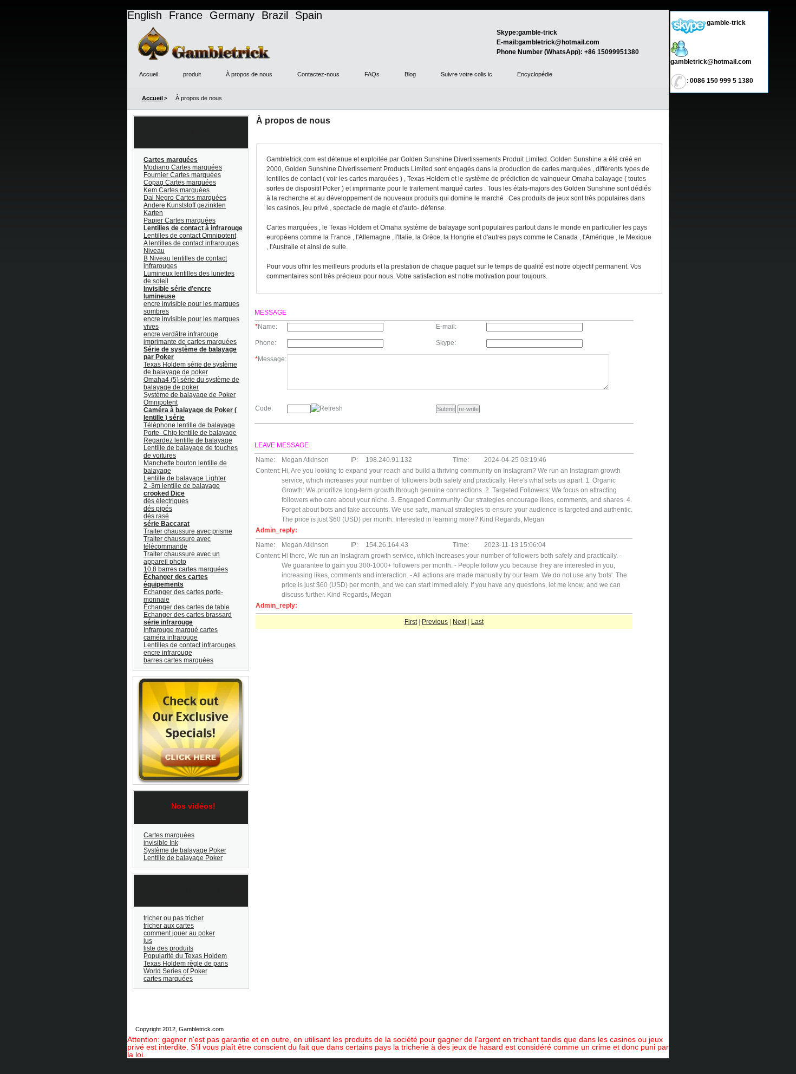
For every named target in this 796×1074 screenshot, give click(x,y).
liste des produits (168, 948)
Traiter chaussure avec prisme (187, 531)
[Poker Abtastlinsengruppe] (189, 681)
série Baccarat (166, 524)
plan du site (446, 1029)
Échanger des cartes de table (186, 607)
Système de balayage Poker (184, 850)
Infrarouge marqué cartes (180, 630)
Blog (410, 74)
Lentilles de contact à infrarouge (193, 228)
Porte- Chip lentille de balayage (190, 433)
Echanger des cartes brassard (187, 615)
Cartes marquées (170, 160)
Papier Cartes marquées (179, 220)
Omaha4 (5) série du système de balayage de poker (191, 383)
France (187, 15)
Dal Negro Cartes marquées (184, 197)
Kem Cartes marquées (176, 190)
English (146, 15)
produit (192, 74)
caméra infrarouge (170, 637)
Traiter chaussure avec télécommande (177, 542)
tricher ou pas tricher (173, 918)
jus (147, 941)
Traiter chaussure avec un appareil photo (181, 557)
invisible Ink (160, 843)
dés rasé (156, 516)
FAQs (372, 74)
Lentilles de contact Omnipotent (189, 235)
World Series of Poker (175, 971)
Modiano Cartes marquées (182, 167)
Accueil (148, 74)
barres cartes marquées (178, 660)
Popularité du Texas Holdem (185, 956)
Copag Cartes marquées (179, 182)
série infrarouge (168, 622)
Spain (308, 15)
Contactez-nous (318, 74)
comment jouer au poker (179, 933)
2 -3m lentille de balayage (181, 486)
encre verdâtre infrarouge (180, 334)
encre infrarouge (167, 652)
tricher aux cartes (168, 925)
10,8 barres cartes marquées (185, 569)
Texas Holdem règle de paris (185, 963)
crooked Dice (164, 493)
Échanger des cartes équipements (175, 580)
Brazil (276, 15)
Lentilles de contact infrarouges (189, 645)
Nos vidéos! (193, 806)
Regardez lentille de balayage (187, 440)
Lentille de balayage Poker (183, 858)
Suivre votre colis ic (466, 74)
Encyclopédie (534, 74)
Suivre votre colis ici (637, 1029)
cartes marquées (168, 978)
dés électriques (165, 501)
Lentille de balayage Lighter (184, 478)
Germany (234, 15)
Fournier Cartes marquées (182, 175)
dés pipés (157, 508)
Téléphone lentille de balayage (189, 425)
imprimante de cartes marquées (190, 342)
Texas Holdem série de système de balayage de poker (190, 368)
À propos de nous (249, 74)
